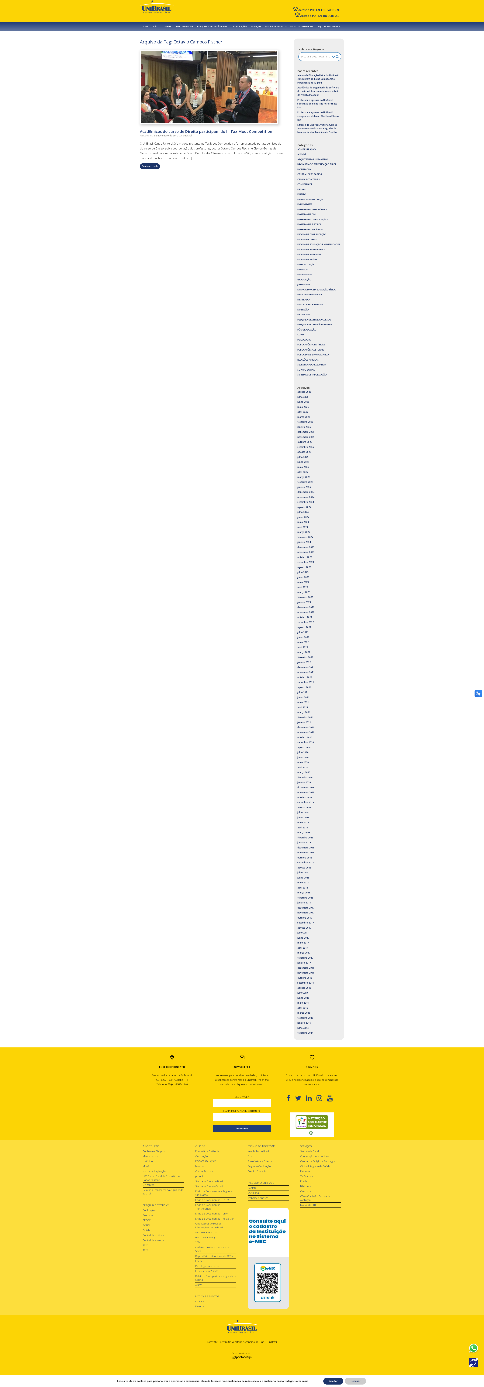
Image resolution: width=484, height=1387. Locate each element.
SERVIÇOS (256, 26)
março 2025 (303, 477)
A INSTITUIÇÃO (151, 1146)
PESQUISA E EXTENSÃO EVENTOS (314, 324)
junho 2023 (303, 577)
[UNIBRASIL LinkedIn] (311, 1098)
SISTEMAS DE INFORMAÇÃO (312, 374)
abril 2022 (302, 647)
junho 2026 (303, 401)
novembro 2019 (305, 792)
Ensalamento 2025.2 (206, 1271)
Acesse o (319, 10)
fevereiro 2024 (305, 537)
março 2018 (303, 892)
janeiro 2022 (304, 662)
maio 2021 (303, 702)
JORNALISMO (304, 284)
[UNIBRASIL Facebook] (291, 1098)
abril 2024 (302, 527)
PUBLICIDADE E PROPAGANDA (313, 354)
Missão (146, 1166)
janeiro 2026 (304, 427)
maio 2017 (303, 942)
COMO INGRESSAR (184, 26)
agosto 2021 (304, 687)
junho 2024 (303, 517)
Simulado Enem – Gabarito (210, 1186)
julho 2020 (303, 752)
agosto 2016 (304, 987)
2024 (145, 1245)
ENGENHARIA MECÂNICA (310, 229)
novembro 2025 (305, 437)
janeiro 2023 (304, 602)
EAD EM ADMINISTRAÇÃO (310, 199)
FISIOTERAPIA (304, 274)
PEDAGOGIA (303, 314)
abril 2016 (302, 1007)
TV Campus (306, 1176)
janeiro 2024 (304, 542)
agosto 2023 (304, 567)
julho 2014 (303, 1027)
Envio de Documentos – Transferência (208, 1206)
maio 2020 (303, 762)
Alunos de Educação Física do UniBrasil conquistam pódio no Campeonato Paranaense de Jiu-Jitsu (317, 79)
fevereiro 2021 (305, 717)
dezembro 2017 (305, 907)
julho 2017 (303, 932)
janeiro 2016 (304, 1022)
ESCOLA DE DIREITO (307, 239)
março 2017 (303, 952)
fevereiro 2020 (305, 777)
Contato (252, 1188)
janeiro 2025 (304, 487)
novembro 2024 (305, 497)
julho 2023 (303, 572)
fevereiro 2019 (305, 837)
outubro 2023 (304, 557)
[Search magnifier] (337, 56)
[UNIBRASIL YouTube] (332, 1098)
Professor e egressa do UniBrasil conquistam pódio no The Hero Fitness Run (318, 116)
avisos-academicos (205, 1232)
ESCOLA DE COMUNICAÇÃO (311, 234)
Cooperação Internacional (315, 1156)
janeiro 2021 (304, 722)
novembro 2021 (305, 672)
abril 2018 (302, 887)
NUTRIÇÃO (303, 309)
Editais (146, 1230)
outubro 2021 (304, 677)
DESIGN (301, 189)
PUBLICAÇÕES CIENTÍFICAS (311, 344)
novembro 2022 (305, 612)
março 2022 (303, 652)
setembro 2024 (305, 502)
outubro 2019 (304, 797)
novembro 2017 (305, 912)
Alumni (199, 1284)
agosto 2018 (304, 867)
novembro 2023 (305, 552)
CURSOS (167, 26)
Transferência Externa (260, 1161)
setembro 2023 (305, 562)
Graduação (201, 1156)
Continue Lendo (150, 166)
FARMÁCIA (302, 269)
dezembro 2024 (305, 492)
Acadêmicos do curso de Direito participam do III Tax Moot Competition (206, 131)
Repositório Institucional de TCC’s (214, 1256)
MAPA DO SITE (308, 1205)
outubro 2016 (304, 977)
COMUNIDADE (304, 184)
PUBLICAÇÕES (240, 26)
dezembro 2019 (305, 787)
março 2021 (303, 712)
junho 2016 (303, 997)
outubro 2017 (304, 917)
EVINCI (146, 1225)
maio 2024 (303, 522)
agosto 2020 (304, 747)
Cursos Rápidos (204, 1171)
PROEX (146, 1220)
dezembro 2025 (305, 431)
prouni (199, 1176)
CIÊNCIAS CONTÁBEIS (308, 179)
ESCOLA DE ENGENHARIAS (311, 249)
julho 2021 (303, 692)
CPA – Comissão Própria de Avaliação (315, 1198)
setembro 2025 (305, 447)
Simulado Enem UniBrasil (209, 1181)
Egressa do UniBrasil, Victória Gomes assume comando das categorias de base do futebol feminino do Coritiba (317, 128)
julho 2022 (303, 632)
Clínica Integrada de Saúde (315, 1166)
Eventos (199, 1306)
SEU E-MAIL (242, 1096)
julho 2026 (303, 397)
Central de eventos (153, 1240)
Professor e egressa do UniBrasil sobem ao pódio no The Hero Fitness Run (317, 103)
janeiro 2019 (304, 842)
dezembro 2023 (305, 547)
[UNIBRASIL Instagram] (321, 1098)
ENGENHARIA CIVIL (307, 214)
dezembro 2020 (305, 727)
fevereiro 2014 (305, 1032)
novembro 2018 (305, 852)
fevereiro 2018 (305, 897)
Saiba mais (301, 1381)
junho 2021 (303, 697)
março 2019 (303, 832)
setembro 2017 (305, 922)
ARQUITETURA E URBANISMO (312, 159)
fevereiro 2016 (305, 1017)
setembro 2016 (305, 982)
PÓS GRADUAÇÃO (306, 329)
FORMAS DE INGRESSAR (261, 1146)
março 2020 (303, 772)
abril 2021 (302, 707)
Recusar (355, 1381)
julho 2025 (303, 457)
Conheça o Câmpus (153, 1151)
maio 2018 (303, 882)
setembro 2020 (305, 742)
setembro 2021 (305, 682)
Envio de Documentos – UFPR (211, 1213)
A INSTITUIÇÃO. (151, 26)
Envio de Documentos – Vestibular (214, 1218)
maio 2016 (303, 1002)
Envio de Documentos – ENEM (212, 1200)
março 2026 (303, 417)
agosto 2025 (304, 452)
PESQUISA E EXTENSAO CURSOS (314, 319)
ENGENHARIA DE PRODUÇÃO (312, 219)
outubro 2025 (304, 441)
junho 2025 (303, 462)
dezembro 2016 (305, 967)
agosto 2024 (304, 507)
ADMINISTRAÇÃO (306, 149)
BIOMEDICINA (304, 169)
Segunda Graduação (259, 1166)
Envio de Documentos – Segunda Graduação (214, 1193)
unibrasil (187, 135)
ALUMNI (301, 154)
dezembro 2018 (305, 847)
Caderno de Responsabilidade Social (212, 1249)
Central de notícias (153, 1235)
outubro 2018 (304, 857)
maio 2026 (303, 407)
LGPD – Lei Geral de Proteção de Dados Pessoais (161, 1178)
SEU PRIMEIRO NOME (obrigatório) (242, 1110)
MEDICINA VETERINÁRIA (309, 294)
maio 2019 (303, 822)
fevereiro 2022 (305, 657)
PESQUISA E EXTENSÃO (156, 1205)
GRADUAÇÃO (304, 279)
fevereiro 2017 (305, 957)
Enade (303, 1181)
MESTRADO (303, 299)
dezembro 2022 (305, 607)
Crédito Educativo (258, 1171)
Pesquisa (148, 1215)
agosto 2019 (304, 807)
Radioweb (305, 1171)
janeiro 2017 (304, 962)
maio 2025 (303, 467)
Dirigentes (148, 1185)
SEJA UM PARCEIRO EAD (329, 26)
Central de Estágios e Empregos (317, 1161)
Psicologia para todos (207, 1266)
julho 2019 (303, 812)
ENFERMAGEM (304, 204)
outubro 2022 (304, 617)
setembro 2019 (305, 802)
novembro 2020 (305, 732)
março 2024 (303, 532)
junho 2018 (303, 877)
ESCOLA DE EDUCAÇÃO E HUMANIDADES (318, 244)
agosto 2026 (304, 391)
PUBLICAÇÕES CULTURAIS (310, 349)
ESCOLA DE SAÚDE (307, 259)
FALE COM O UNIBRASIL (302, 26)
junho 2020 (303, 757)
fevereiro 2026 (305, 421)
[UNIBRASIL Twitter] (300, 1098)
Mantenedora (150, 1156)
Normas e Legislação (154, 1171)
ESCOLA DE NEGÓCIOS (309, 254)
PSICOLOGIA (304, 339)
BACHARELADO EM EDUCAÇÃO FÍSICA (316, 164)
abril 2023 (302, 587)
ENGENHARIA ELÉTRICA (309, 224)
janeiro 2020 (304, 782)
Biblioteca (305, 1186)
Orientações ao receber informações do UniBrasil (209, 1225)
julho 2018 (303, 872)
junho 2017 (303, 937)
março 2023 (303, 592)
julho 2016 (303, 992)
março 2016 (303, 1012)
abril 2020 (302, 767)
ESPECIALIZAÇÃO (306, 264)
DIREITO (301, 194)
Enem (198, 1261)
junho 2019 (303, 817)
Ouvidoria (253, 1192)
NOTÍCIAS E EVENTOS (276, 26)
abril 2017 (302, 947)
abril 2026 (302, 411)
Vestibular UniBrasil (258, 1151)
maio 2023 (303, 582)
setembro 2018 (305, 862)
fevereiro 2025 (305, 482)
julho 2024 (303, 512)
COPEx (300, 334)
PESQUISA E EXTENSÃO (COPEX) (213, 26)
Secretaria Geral (309, 1151)
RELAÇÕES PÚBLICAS (308, 359)
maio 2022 (303, 642)
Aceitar (333, 1381)
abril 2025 (302, 472)
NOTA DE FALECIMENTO (310, 304)
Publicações (149, 1210)
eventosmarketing (205, 1237)
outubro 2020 (304, 737)
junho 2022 (303, 637)
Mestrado (200, 1166)
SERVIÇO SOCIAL (306, 369)
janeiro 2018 (304, 902)
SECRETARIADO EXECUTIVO (311, 364)
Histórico (148, 1161)
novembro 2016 (305, 972)
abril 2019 (302, 827)
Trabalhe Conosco (258, 1198)
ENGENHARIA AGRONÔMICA (312, 209)
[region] (312, 1124)
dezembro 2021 (305, 667)
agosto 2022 (304, 627)
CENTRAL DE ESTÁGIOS (309, 174)
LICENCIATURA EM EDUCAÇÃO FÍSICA (316, 289)
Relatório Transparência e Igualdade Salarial (163, 1191)
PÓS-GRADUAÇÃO (205, 1161)
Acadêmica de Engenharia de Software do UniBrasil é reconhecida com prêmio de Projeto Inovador (318, 91)
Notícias (199, 1301)
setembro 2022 (305, 622)
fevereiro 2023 (305, 597)
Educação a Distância (207, 1151)
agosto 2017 (304, 927)
